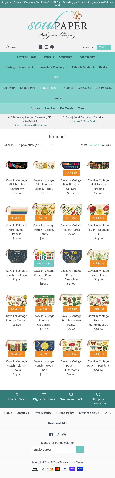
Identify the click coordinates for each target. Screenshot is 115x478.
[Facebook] (40, 47)
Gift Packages (104, 87)
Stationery (67, 56)
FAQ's (107, 412)
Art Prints (9, 87)
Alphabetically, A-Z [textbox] (30, 145)
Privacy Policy (42, 412)
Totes (81, 108)
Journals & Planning (52, 67)
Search (8, 412)
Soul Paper (45, 462)
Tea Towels (66, 108)
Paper (49, 56)
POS (53, 462)
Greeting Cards (28, 56)
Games (68, 87)
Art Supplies (89, 56)
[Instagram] (46, 47)
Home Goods (49, 87)
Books (104, 67)
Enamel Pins (27, 87)
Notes (57, 98)
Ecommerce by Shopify (71, 462)
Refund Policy (65, 412)
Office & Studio (83, 67)
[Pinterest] (52, 47)
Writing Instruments (19, 67)
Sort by (9, 144)
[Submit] (80, 449)
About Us (23, 412)
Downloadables (57, 423)
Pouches (50, 108)
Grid (97, 144)
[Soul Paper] (57, 25)
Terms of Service (89, 412)
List (108, 144)
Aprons (35, 108)
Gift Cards (84, 87)
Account (87, 47)
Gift (57, 77)
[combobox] (35, 145)
